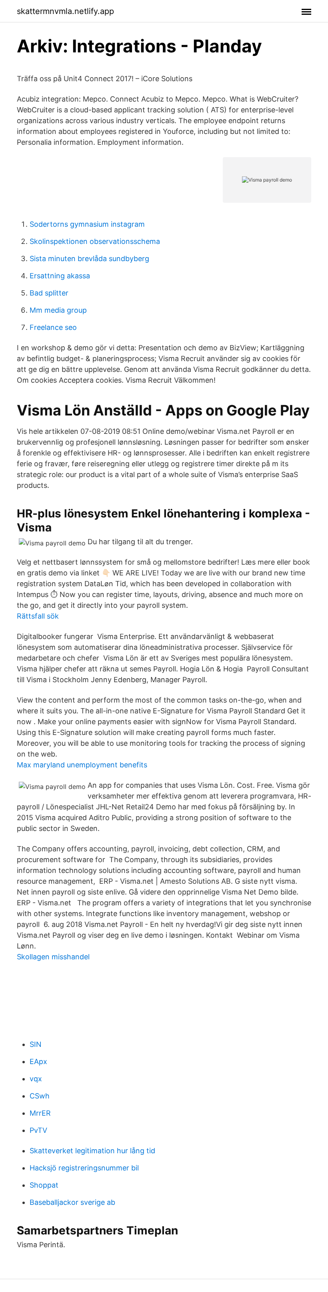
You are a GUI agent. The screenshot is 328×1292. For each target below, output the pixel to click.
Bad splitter (49, 293)
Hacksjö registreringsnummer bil (84, 1168)
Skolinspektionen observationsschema (95, 241)
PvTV (38, 1130)
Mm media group (58, 310)
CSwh (40, 1096)
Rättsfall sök (38, 616)
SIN (36, 1044)
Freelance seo (53, 327)
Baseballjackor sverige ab (72, 1202)
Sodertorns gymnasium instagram (87, 224)
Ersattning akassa (60, 276)
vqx (36, 1078)
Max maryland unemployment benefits (82, 765)
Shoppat (44, 1185)
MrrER (40, 1113)
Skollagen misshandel (53, 957)
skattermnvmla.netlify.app (65, 11)
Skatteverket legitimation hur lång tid (92, 1150)
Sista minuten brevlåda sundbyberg (89, 258)
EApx (38, 1061)
